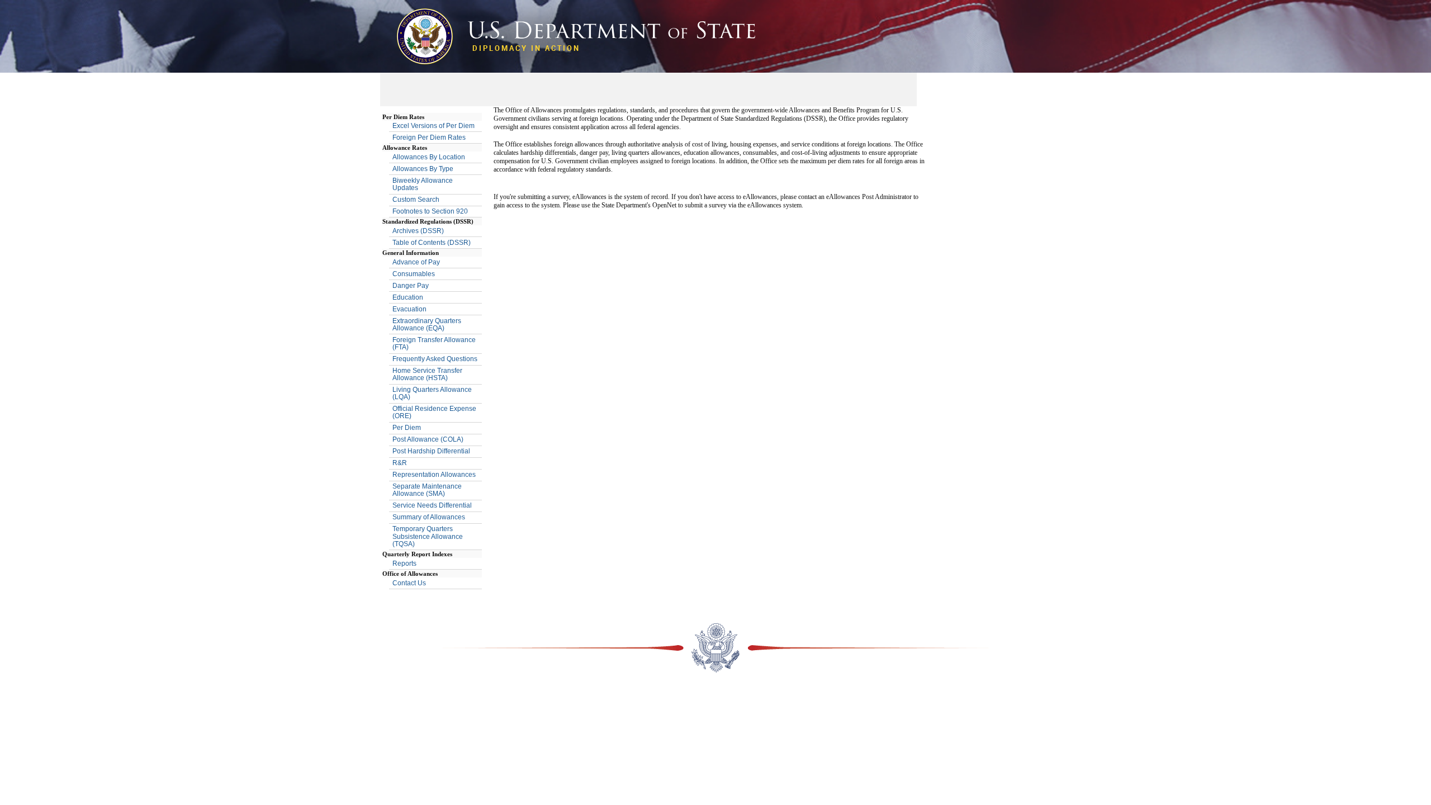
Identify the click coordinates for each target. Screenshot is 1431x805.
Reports (404, 563)
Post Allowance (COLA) (427, 439)
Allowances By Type (422, 169)
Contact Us (409, 583)
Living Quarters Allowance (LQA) (432, 393)
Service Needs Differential (432, 505)
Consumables (413, 274)
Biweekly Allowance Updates (422, 184)
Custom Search (415, 199)
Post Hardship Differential (431, 451)
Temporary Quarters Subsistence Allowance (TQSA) (427, 536)
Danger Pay (410, 286)
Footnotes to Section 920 (430, 211)
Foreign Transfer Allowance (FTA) (434, 343)
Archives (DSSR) (418, 231)
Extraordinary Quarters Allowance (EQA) (426, 324)
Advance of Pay (416, 262)
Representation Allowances (434, 475)
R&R (399, 463)
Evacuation (409, 309)
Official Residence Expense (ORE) (434, 412)
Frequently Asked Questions (434, 359)
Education (407, 297)
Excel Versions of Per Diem (433, 126)
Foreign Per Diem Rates (429, 137)
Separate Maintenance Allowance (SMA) (427, 490)
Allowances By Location (428, 157)
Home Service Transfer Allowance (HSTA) (427, 374)
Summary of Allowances (428, 517)
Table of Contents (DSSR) (431, 243)
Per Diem (406, 428)
